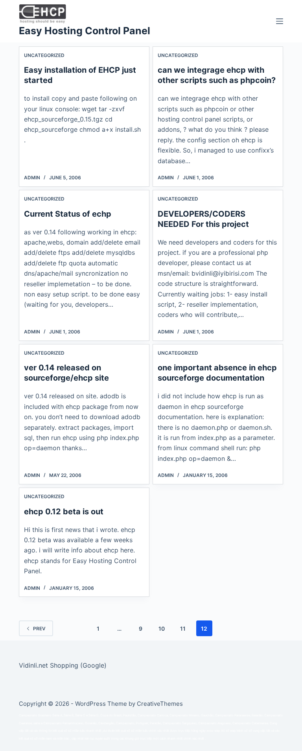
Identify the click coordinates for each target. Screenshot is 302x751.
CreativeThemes (160, 703)
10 (161, 628)
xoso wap (213, 731)
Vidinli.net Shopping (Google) (63, 665)
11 (183, 628)
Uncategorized (44, 55)
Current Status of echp (67, 214)
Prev (39, 628)
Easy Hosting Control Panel (84, 31)
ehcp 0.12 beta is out (63, 511)
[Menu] (279, 21)
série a (37, 723)
